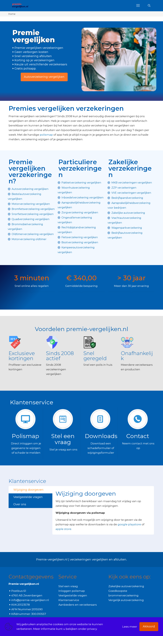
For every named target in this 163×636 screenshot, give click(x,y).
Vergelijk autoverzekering (126, 600)
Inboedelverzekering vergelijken (82, 197)
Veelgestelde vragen (28, 497)
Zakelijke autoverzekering (128, 212)
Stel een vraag (68, 586)
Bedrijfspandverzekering (127, 197)
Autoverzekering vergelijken (30, 188)
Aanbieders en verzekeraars (77, 604)
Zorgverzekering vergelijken (79, 212)
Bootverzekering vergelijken (79, 242)
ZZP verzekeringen (123, 187)
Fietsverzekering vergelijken (79, 237)
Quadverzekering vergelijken (30, 219)
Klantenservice (68, 600)
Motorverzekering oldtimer (29, 239)
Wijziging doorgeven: (28, 489)
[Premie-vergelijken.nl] (20, 5)
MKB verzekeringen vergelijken (131, 182)
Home (11, 14)
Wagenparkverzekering (126, 227)
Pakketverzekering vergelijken (81, 182)
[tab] (30, 489)
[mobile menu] (138, 5)
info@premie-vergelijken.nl (30, 600)
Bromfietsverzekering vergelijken (33, 209)
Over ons (19, 504)
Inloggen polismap (71, 590)
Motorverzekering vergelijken (31, 203)
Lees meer (129, 626)
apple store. (64, 529)
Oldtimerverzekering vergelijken (33, 234)
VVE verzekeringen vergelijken (131, 192)
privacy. (92, 628)
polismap (46, 134)
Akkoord (149, 626)
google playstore (129, 524)
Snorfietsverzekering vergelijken (32, 214)
